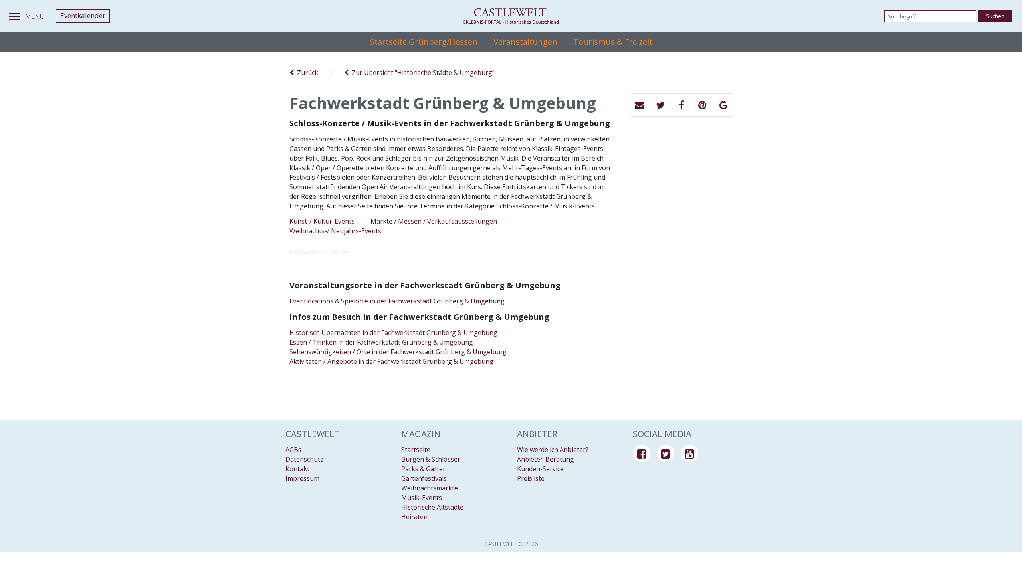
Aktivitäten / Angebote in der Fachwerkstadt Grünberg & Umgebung (391, 361)
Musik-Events (421, 497)
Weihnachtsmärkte (429, 488)
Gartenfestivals (424, 478)
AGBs (293, 449)
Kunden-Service (540, 468)
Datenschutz (304, 459)
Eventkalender (82, 15)
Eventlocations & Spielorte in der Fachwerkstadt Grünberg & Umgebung (397, 301)
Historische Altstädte (432, 507)
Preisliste (531, 478)
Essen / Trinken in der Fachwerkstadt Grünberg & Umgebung (381, 342)
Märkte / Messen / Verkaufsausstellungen (433, 221)
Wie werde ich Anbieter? (552, 449)
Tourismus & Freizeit (612, 41)
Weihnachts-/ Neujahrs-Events (335, 230)
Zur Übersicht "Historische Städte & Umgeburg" (422, 72)
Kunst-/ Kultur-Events (322, 221)
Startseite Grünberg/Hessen (423, 41)
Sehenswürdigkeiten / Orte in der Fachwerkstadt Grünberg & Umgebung (398, 351)
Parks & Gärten (424, 468)
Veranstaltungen (525, 41)
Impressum (302, 478)
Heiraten (414, 516)
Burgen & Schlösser (430, 459)
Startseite (415, 449)
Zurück (306, 72)
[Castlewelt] (511, 16)
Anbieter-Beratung (545, 459)
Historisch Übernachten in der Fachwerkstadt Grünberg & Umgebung (393, 332)
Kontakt (297, 468)
